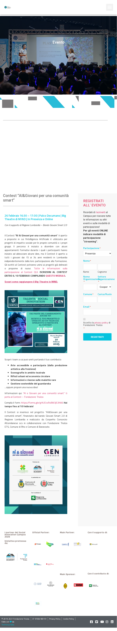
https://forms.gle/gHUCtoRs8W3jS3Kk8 (42, 402)
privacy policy (101, 322)
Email (87, 306)
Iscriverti (100, 212)
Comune (88, 294)
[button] (109, 7)
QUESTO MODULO (55, 276)
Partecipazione (92, 248)
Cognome (102, 271)
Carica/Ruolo (105, 294)
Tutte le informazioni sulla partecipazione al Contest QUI (36, 270)
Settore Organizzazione (106, 279)
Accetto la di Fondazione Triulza (96, 323)
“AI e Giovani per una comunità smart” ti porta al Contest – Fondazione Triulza (36, 395)
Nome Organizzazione (91, 279)
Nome (86, 271)
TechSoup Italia (8, 624)
